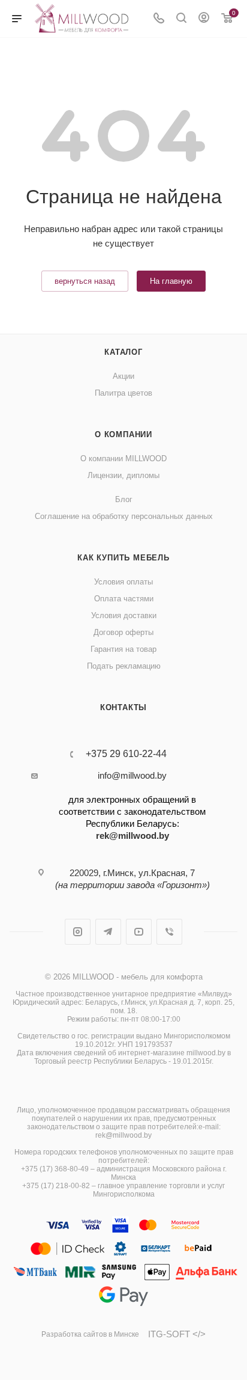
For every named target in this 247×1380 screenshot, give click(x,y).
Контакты (123, 707)
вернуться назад (85, 281)
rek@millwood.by (132, 835)
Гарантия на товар (123, 649)
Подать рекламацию (124, 665)
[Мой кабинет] (203, 19)
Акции (123, 376)
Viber (169, 932)
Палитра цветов (123, 392)
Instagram (78, 932)
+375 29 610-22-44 (126, 754)
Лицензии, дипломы (123, 475)
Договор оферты (123, 632)
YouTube (139, 932)
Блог (123, 499)
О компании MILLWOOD (123, 458)
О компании (123, 434)
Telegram (108, 932)
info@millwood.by (132, 775)
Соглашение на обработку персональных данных (124, 516)
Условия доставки (123, 615)
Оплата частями (123, 598)
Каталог (123, 352)
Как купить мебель (123, 557)
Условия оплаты (123, 581)
